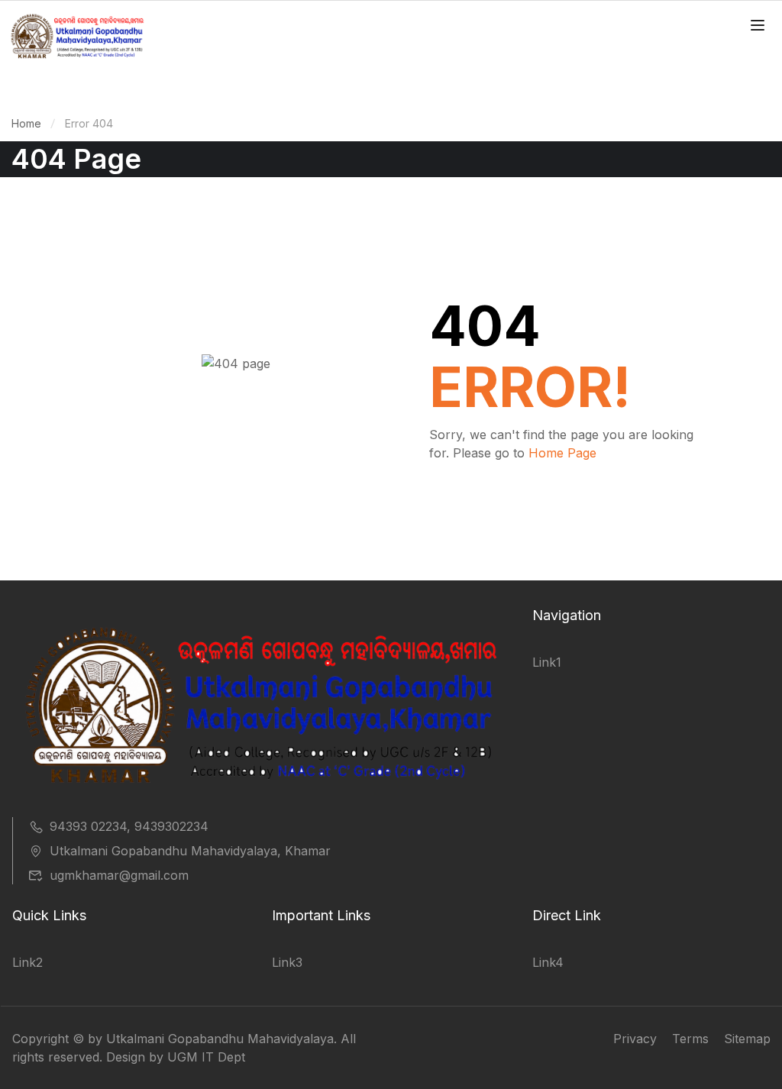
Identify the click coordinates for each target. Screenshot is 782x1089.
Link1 (546, 662)
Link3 (287, 962)
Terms (690, 1038)
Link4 (548, 962)
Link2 (27, 962)
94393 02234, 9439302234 (129, 826)
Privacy (635, 1038)
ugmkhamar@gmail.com (119, 875)
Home (26, 123)
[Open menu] (759, 27)
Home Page (562, 452)
